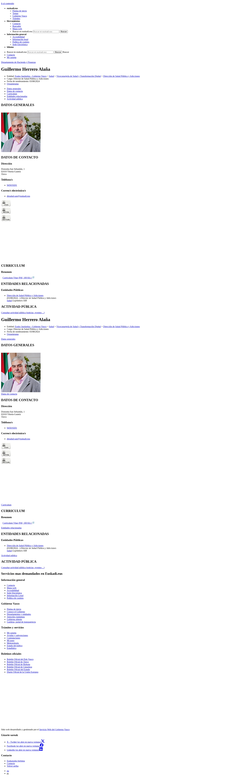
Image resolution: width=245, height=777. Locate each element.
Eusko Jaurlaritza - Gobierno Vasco (31, 76)
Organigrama (13, 84)
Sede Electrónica (20, 44)
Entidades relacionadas (11, 528)
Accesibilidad (18, 37)
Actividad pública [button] (15, 99)
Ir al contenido (7, 3)
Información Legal (15, 595)
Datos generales (8, 339)
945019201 (12, 185)
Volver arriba (12, 766)
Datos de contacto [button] (15, 91)
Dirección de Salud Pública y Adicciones (121, 76)
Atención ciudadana (16, 617)
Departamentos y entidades (19, 614)
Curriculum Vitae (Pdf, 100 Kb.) (17, 278)
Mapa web (17, 29)
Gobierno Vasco (19, 16)
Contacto (16, 23)
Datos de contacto (9, 394)
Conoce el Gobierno (16, 611)
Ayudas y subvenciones (17, 635)
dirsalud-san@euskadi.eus (18, 196)
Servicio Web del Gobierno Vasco (54, 729)
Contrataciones (13, 638)
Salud (51, 76)
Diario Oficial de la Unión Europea (22, 672)
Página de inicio (19, 11)
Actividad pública (9, 555)
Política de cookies (20, 42)
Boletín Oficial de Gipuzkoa (19, 667)
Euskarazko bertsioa (16, 761)
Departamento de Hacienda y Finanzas (18, 62)
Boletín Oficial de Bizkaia (18, 664)
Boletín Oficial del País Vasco (20, 659)
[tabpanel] (122, 128)
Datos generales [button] (14, 88)
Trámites (16, 18)
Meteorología (13, 643)
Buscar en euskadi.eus (22, 31)
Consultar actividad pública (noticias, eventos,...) (23, 312)
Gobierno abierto (14, 619)
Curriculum (6, 505)
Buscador (16, 26)
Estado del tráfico (14, 645)
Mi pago (10, 640)
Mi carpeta (11, 57)
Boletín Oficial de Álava (18, 662)
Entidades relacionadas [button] (17, 96)
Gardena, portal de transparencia (21, 622)
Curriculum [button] (12, 94)
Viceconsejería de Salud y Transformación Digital (78, 76)
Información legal (20, 39)
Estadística (11, 648)
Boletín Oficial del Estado (18, 669)
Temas (15, 13)
